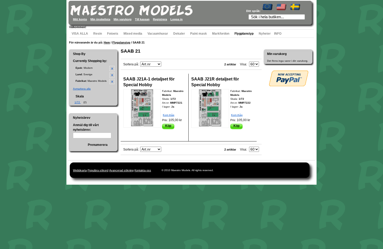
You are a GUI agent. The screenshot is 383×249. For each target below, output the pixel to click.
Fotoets (112, 33)
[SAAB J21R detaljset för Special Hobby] (210, 108)
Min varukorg (123, 19)
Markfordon (220, 33)
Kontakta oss (142, 170)
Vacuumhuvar (157, 33)
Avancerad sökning (121, 170)
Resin (97, 33)
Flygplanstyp (244, 33)
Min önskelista (100, 19)
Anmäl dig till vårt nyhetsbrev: (86, 127)
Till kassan (142, 19)
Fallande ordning (166, 64)
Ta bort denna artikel (112, 68)
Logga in (176, 19)
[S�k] (302, 17)
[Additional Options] (288, 78)
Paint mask (198, 33)
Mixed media (132, 33)
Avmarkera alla (82, 88)
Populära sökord (98, 170)
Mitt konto (80, 19)
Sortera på (130, 64)
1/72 (78, 102)
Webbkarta (80, 170)
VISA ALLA (80, 33)
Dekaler (179, 33)
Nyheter (265, 33)
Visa (243, 64)
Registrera (160, 19)
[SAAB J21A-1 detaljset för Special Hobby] (142, 108)
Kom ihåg (168, 115)
